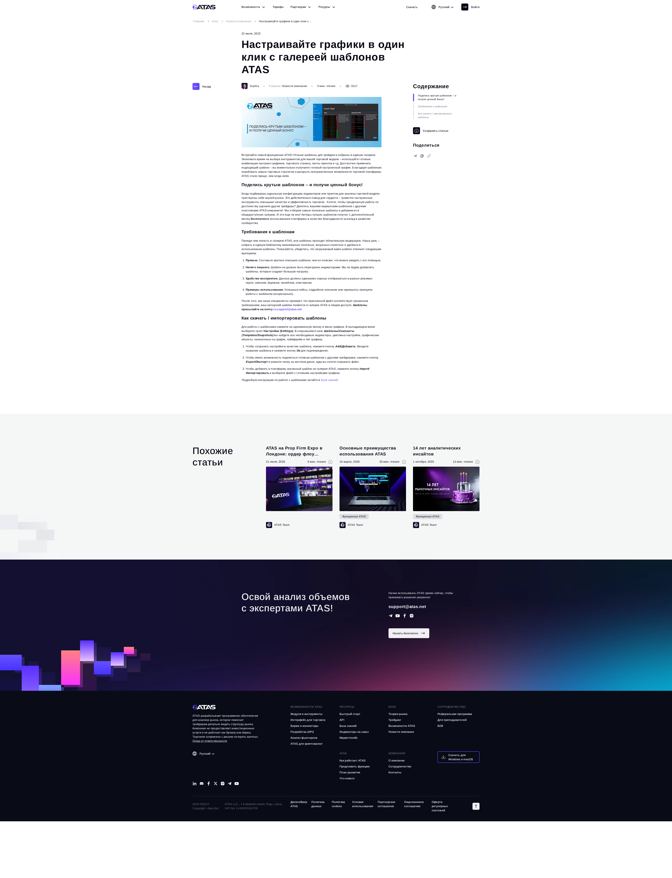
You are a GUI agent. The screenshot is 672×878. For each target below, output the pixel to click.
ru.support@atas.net (287, 309)
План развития (350, 772)
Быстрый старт (350, 713)
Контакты (394, 772)
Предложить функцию (355, 766)
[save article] (430, 130)
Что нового (347, 778)
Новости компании (294, 86)
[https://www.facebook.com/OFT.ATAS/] (404, 616)
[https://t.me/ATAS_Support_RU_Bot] (390, 616)
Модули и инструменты (306, 713)
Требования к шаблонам (432, 106)
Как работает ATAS (353, 760)
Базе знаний (329, 379)
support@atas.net (407, 606)
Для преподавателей (452, 719)
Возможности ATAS (306, 706)
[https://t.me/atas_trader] (229, 783)
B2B (440, 725)
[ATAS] (204, 7)
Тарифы (278, 6)
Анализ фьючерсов (303, 737)
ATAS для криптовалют (306, 743)
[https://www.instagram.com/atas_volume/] (412, 616)
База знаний (348, 725)
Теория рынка (397, 713)
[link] (412, 7)
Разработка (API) (302, 731)
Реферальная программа (455, 713)
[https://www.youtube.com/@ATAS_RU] (398, 616)
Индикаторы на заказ (354, 731)
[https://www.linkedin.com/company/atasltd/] (194, 783)
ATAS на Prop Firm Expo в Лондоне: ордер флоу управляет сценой (294, 454)
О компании (396, 760)
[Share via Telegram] (415, 156)
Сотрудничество (399, 766)
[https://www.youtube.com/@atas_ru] (236, 783)
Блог (392, 706)
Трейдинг (394, 719)
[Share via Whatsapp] (422, 156)
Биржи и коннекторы (304, 725)
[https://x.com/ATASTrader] (216, 783)
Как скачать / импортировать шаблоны (435, 115)
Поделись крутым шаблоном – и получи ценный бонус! (437, 97)
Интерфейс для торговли (307, 719)
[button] (476, 806)
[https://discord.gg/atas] (202, 783)
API (342, 719)
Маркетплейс (349, 737)
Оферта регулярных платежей (440, 806)
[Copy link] (429, 156)
